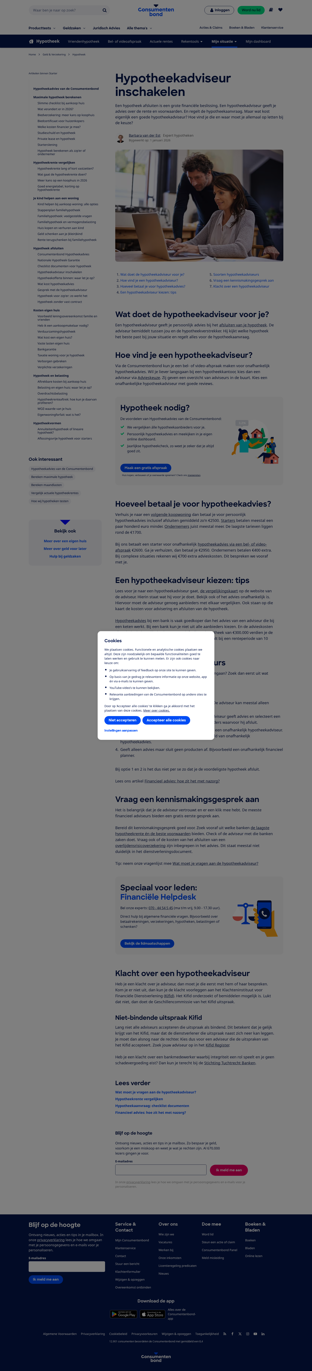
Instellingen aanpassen (121, 730)
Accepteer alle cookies (166, 720)
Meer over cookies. (156, 710)
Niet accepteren (122, 720)
